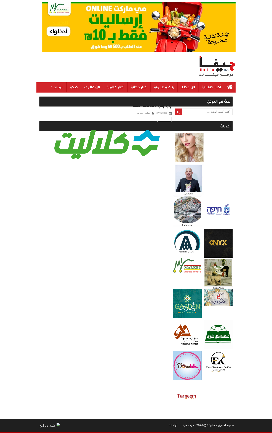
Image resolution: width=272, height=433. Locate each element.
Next (165, 119)
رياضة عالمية (164, 87)
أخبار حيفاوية (211, 87)
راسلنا (172, 425)
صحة (74, 87)
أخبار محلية (139, 87)
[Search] (178, 111)
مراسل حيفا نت (143, 113)
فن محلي (188, 87)
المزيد (58, 87)
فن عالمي (92, 87)
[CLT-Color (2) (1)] (107, 144)
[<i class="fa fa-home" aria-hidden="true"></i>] (230, 87)
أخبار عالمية (115, 87)
